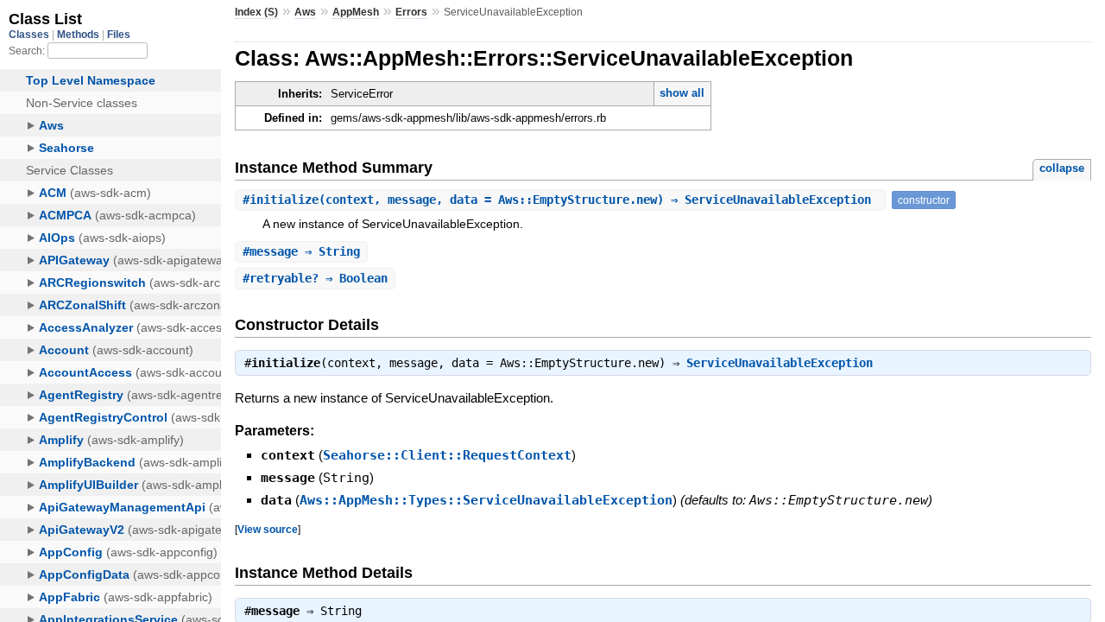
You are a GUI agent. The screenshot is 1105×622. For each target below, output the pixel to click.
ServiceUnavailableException (779, 363)
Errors (411, 12)
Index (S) (256, 12)
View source (267, 529)
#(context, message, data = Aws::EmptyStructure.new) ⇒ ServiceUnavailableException (560, 199)
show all (682, 92)
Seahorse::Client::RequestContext (447, 455)
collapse (1061, 168)
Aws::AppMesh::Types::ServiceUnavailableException (486, 500)
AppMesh (355, 12)
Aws (305, 12)
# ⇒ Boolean (315, 278)
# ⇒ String (301, 251)
